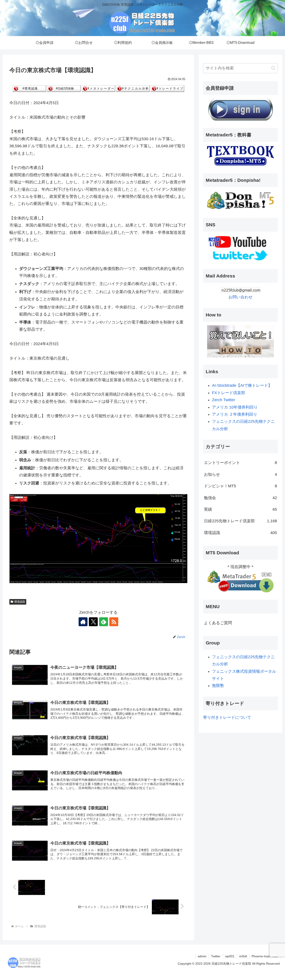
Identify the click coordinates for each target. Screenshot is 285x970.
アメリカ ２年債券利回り (234, 414)
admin (202, 956)
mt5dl (243, 956)
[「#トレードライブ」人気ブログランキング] (167, 88)
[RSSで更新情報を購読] (113, 621)
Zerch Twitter (223, 400)
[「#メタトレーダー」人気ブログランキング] (98, 88)
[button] (273, 68)
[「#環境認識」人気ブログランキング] (29, 88)
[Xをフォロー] (93, 621)
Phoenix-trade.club (265, 956)
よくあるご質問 (218, 623)
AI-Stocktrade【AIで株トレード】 (242, 385)
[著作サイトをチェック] (83, 621)
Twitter (215, 956)
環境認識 (19, 601)
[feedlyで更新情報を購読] (103, 621)
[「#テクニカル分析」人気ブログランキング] (133, 88)
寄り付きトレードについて (227, 717)
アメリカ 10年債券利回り (235, 407)
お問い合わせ (240, 297)
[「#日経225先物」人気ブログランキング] (64, 88)
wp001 (229, 956)
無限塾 (218, 685)
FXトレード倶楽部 (228, 393)
